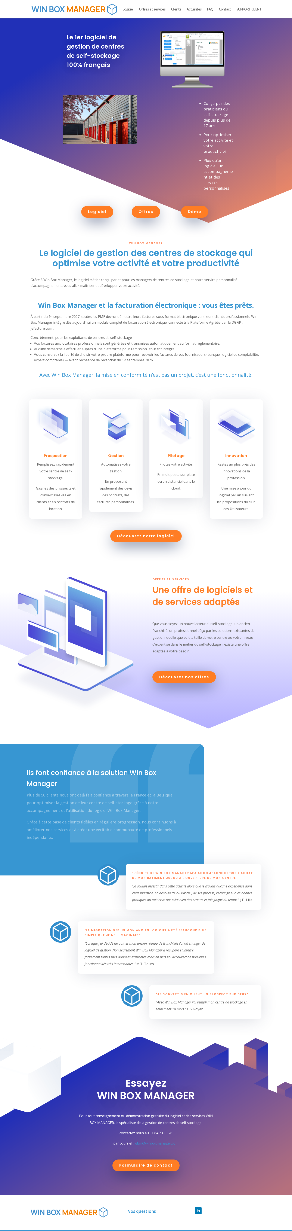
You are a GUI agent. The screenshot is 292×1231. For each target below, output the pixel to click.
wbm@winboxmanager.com (156, 1143)
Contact (225, 10)
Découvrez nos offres (184, 677)
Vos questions (142, 1211)
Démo (194, 211)
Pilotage (176, 455)
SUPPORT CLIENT (248, 10)
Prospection (56, 455)
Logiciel (128, 10)
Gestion (116, 455)
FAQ (210, 10)
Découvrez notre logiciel (146, 536)
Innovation (236, 455)
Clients (176, 10)
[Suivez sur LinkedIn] (198, 1210)
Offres (146, 211)
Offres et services (152, 10)
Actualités (194, 10)
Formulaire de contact (146, 1165)
